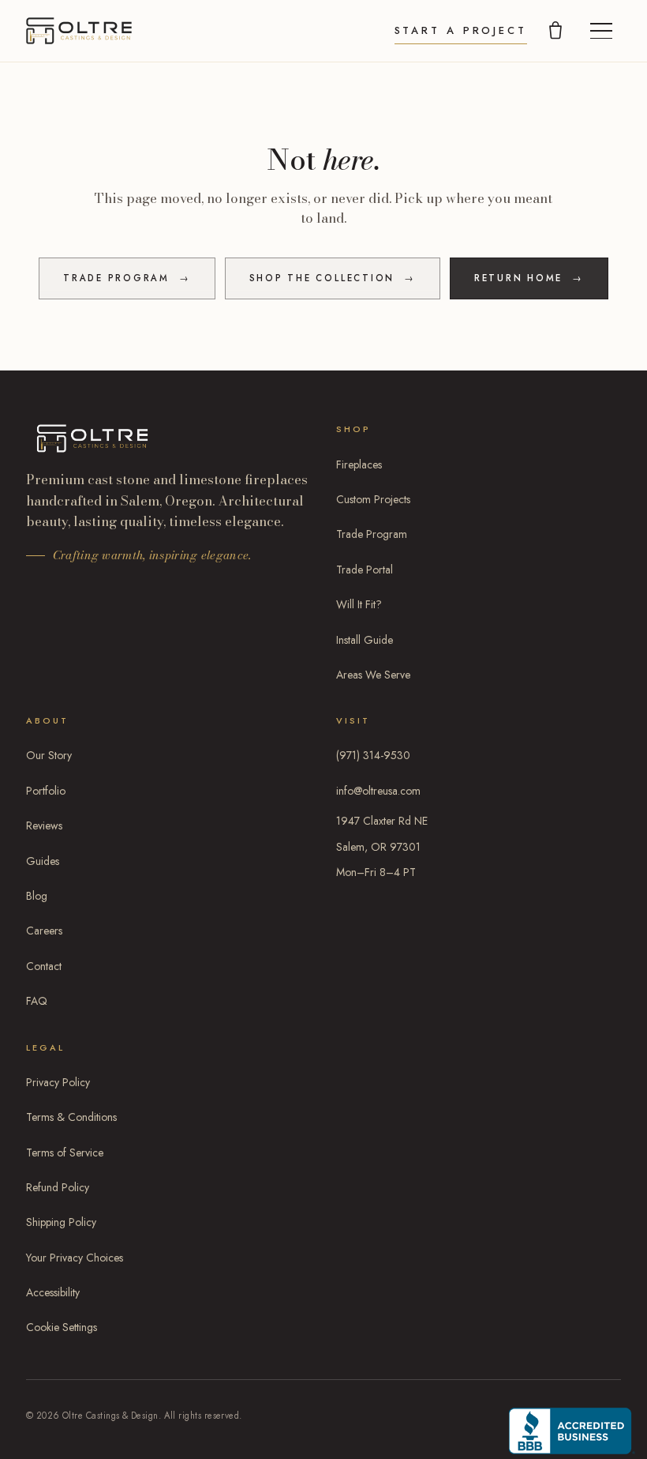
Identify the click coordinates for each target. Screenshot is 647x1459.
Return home (529, 278)
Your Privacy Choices (74, 1257)
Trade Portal (364, 569)
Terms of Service (64, 1152)
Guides (42, 861)
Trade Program (127, 278)
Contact (44, 966)
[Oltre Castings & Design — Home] (79, 31)
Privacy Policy (58, 1082)
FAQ (36, 1001)
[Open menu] (601, 30)
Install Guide (364, 640)
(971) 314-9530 (373, 755)
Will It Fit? (359, 604)
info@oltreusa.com (378, 791)
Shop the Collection (332, 278)
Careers (44, 930)
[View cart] (555, 31)
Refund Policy (57, 1187)
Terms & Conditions (71, 1117)
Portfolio (45, 791)
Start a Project (461, 30)
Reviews (44, 825)
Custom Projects (373, 499)
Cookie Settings (61, 1327)
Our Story (49, 755)
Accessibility (53, 1292)
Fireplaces (359, 464)
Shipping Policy (61, 1222)
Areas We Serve (373, 674)
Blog (36, 896)
